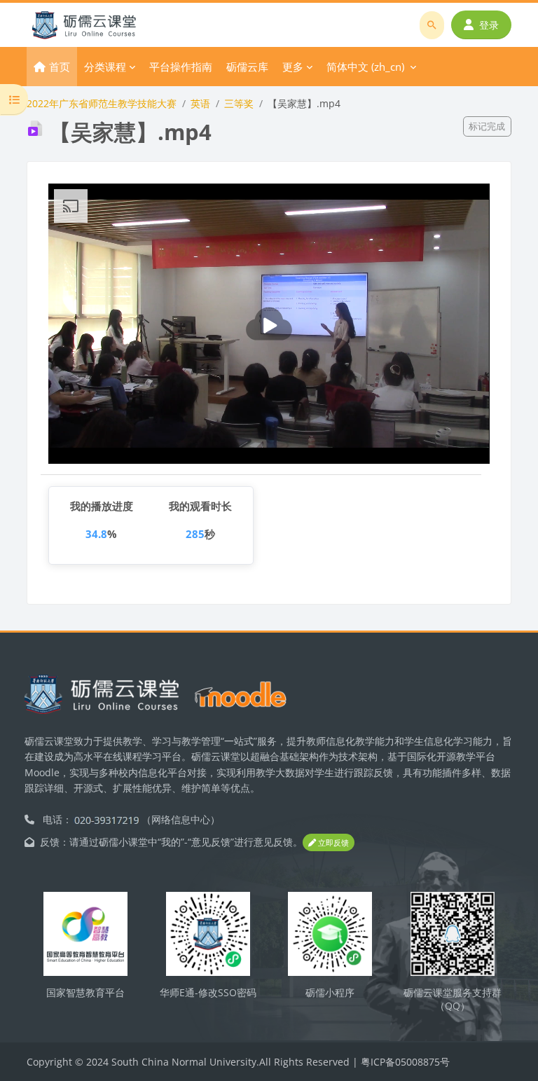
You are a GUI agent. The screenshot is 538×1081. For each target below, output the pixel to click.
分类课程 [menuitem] (105, 67)
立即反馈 (332, 842)
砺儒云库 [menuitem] (247, 67)
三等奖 (239, 103)
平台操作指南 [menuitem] (180, 67)
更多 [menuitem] (292, 67)
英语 (200, 103)
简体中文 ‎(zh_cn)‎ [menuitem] (365, 67)
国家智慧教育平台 (85, 992)
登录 (489, 25)
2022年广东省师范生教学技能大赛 (102, 103)
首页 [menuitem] (59, 67)
